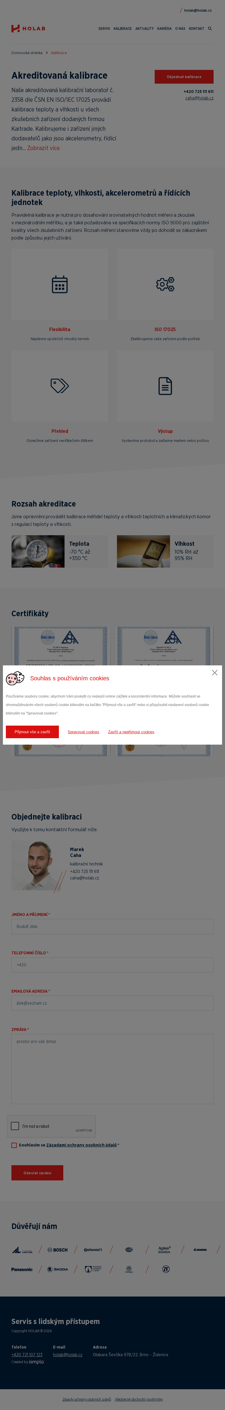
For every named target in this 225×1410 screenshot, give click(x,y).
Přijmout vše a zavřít (32, 732)
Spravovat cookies (83, 732)
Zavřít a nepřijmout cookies (131, 732)
